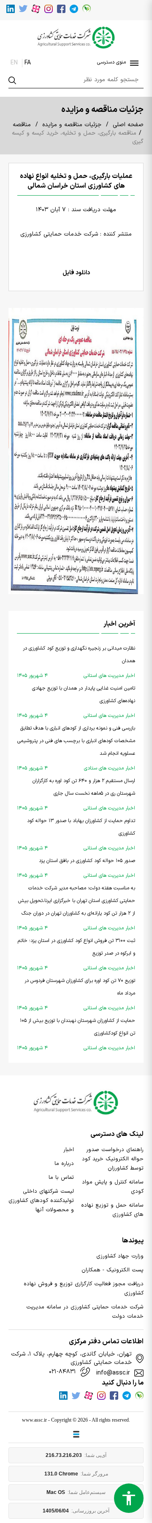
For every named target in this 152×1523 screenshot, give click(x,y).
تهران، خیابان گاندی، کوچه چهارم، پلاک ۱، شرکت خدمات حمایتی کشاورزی (71, 1358)
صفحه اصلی (128, 124)
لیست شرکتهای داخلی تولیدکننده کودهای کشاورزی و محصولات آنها (41, 1200)
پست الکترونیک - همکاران (112, 1270)
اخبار (68, 1150)
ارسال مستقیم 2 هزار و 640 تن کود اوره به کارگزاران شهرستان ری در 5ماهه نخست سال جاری (76, 794)
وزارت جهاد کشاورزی (120, 1256)
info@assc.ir (113, 1373)
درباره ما (64, 1163)
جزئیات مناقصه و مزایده (71, 124)
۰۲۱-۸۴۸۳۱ (62, 1372)
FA (27, 62)
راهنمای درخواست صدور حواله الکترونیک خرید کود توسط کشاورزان (113, 1159)
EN (14, 62)
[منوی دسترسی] (132, 63)
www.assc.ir (34, 1420)
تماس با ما (61, 1177)
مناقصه (22, 124)
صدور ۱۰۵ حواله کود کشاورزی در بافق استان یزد (76, 868)
